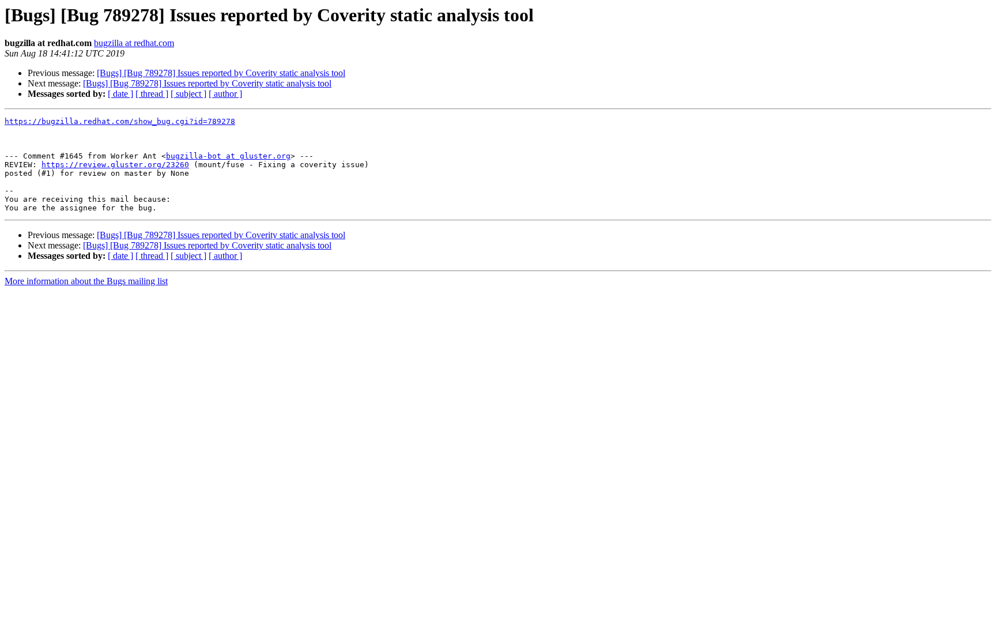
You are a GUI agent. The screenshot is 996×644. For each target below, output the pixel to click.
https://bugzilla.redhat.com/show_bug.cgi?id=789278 (120, 121)
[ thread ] (151, 94)
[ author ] (225, 94)
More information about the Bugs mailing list (86, 281)
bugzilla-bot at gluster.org (228, 156)
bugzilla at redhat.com (134, 43)
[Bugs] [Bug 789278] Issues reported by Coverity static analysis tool (221, 73)
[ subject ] (188, 94)
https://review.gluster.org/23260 (115, 164)
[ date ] (120, 94)
